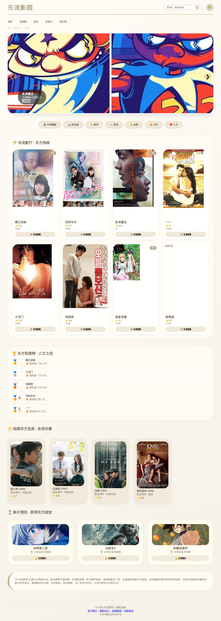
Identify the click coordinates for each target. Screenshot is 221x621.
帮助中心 (104, 610)
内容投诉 (129, 610)
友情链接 (116, 610)
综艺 (36, 21)
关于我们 (92, 610)
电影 (10, 21)
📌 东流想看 (35, 234)
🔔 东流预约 (40, 558)
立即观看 (26, 101)
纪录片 (48, 21)
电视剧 (23, 21)
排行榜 (63, 21)
